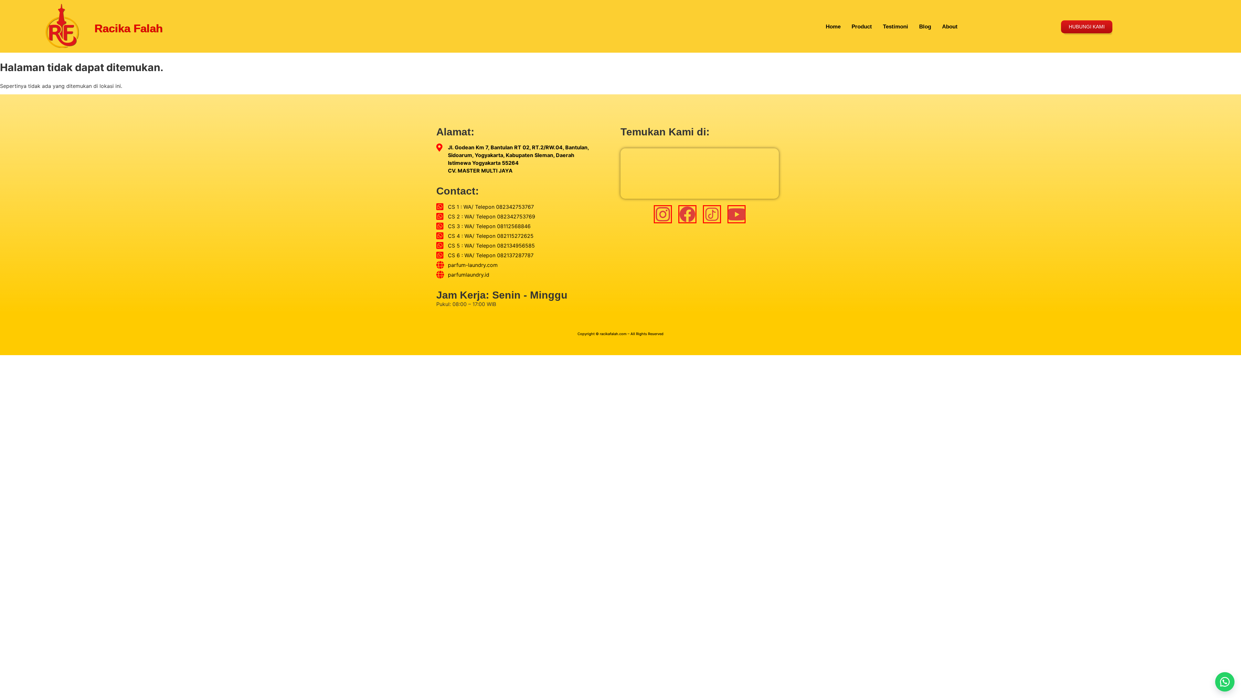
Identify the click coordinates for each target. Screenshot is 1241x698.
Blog (925, 27)
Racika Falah (128, 28)
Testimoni (895, 27)
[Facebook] (687, 214)
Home (833, 27)
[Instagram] (663, 214)
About (950, 27)
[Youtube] (736, 214)
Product (862, 27)
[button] (1225, 682)
